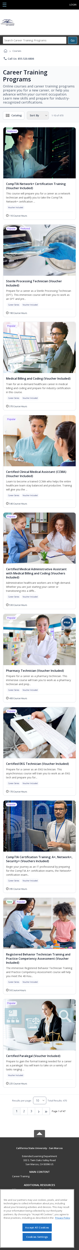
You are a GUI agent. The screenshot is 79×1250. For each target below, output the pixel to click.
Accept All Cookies (37, 1227)
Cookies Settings (37, 1236)
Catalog (16, 115)
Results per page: (22, 1100)
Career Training (20, 1176)
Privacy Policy (62, 1217)
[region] (37, 1218)
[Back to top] (39, 1150)
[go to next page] (38, 1111)
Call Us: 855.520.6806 (18, 58)
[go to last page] (46, 1111)
